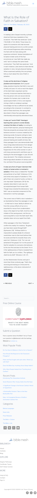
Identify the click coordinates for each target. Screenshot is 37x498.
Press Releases (7, 416)
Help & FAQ (4, 475)
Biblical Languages (8, 408)
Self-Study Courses (6, 467)
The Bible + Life (7, 423)
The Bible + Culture (9, 419)
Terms (25, 489)
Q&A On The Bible (10, 25)
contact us (14, 341)
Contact (2, 478)
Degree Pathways (6, 462)
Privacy (31, 489)
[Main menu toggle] (33, 4)
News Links (6, 412)
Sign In (2, 480)
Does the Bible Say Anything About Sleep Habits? (18, 365)
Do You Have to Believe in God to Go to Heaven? (17, 350)
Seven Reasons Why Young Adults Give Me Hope (18, 382)
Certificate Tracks (5, 464)
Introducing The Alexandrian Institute (14, 378)
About (2, 448)
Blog (1, 453)
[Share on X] (10, 29)
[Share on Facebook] (6, 29)
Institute (3, 451)
